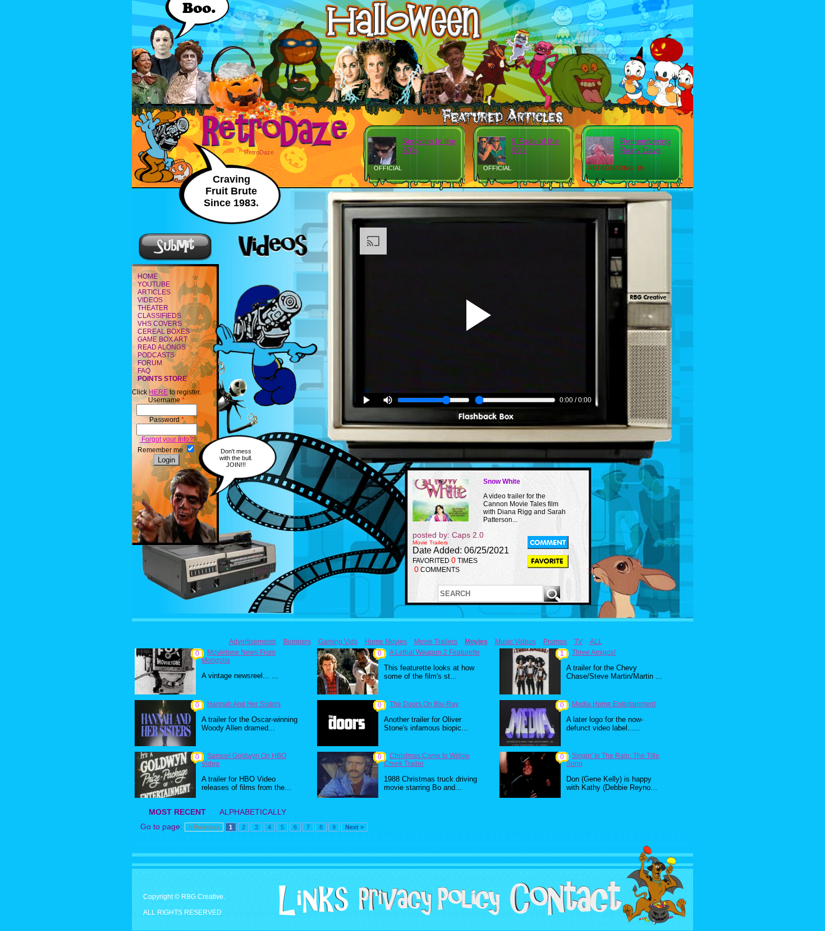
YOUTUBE (154, 284)
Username (166, 400)
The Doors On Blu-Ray (424, 704)
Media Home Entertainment (614, 704)
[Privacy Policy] (425, 913)
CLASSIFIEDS (159, 316)
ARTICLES (154, 292)
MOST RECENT (177, 811)
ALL (596, 642)
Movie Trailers (435, 642)
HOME (148, 276)
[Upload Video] (175, 259)
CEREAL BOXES (164, 331)
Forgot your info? (166, 439)
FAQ (144, 371)
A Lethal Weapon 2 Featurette (434, 652)
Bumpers (297, 642)
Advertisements (252, 642)
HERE (158, 392)
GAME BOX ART (162, 339)
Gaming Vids (338, 642)
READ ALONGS (162, 347)
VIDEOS (150, 300)
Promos (555, 642)
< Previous (204, 827)
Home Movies (386, 642)
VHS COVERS (160, 324)
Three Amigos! (594, 652)
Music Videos (515, 642)
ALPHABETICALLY (252, 811)
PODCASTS (156, 355)
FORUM (150, 363)
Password (166, 420)
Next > (354, 827)
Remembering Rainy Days (645, 146)
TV (578, 642)
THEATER (153, 308)
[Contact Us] (561, 913)
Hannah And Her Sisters (244, 704)
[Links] (309, 900)
